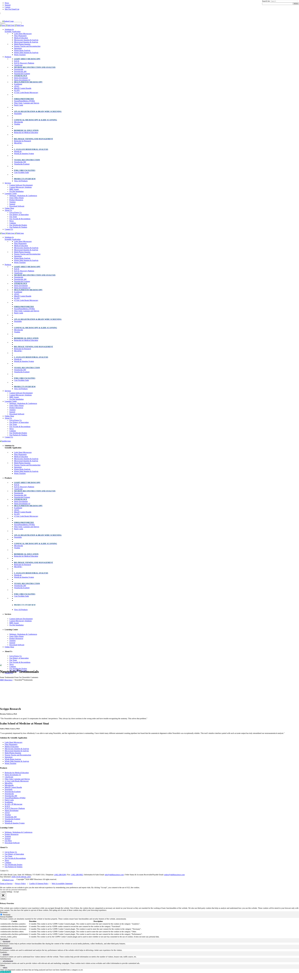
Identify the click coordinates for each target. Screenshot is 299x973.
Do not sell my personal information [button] (13, 890)
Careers (7, 7)
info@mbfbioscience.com (114, 875)
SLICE (7, 806)
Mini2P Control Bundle (13, 787)
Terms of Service (6, 884)
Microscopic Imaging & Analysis (17, 749)
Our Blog (8, 841)
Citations (8, 862)
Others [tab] (2, 965)
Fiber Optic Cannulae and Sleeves (17, 779)
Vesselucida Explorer (12, 819)
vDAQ (7, 813)
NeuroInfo (8, 789)
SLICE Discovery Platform (15, 808)
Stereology (9, 757)
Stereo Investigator (11, 810)
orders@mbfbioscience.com (174, 875)
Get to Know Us (11, 852)
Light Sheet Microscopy (13, 742)
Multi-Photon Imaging (13, 753)
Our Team (8, 856)
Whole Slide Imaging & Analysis (17, 761)
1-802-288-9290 (60, 875)
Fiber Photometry (11, 744)
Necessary (6, 915)
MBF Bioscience (6, 680)
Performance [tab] (4, 946)
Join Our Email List (12, 9)
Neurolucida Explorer (13, 792)
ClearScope (9, 777)
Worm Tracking (10, 763)
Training (8, 836)
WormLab (8, 821)
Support (8, 5)
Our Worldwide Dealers (13, 865)
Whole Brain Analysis (13, 759)
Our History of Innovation (14, 854)
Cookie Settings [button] (6, 892)
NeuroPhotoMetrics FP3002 (15, 798)
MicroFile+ (9, 783)
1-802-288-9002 (77, 875)
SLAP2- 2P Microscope (13, 804)
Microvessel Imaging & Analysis (17, 751)
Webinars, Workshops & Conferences (18, 832)
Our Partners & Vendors (13, 867)
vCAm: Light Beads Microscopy (17, 781)
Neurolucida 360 (11, 796)
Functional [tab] (4, 939)
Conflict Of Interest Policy (38, 884)
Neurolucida (9, 794)
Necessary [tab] (4, 912)
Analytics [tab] (3, 952)
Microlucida (9, 785)
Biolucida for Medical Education (17, 773)
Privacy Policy (20, 884)
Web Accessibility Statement (62, 884)
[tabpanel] (149, 928)
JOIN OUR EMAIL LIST (21, 877)
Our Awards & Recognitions (15, 858)
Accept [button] (16, 892)
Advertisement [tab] (5, 959)
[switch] (1, 941)
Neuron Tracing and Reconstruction (18, 755)
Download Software (12, 843)
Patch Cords (9, 800)
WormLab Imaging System (15, 823)
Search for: (266, 1)
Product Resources (11, 834)
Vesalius (8, 815)
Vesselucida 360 (11, 817)
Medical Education (12, 747)
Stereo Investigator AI (13, 775)
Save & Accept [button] (5, 972)
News (7, 3)
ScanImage (9, 802)
